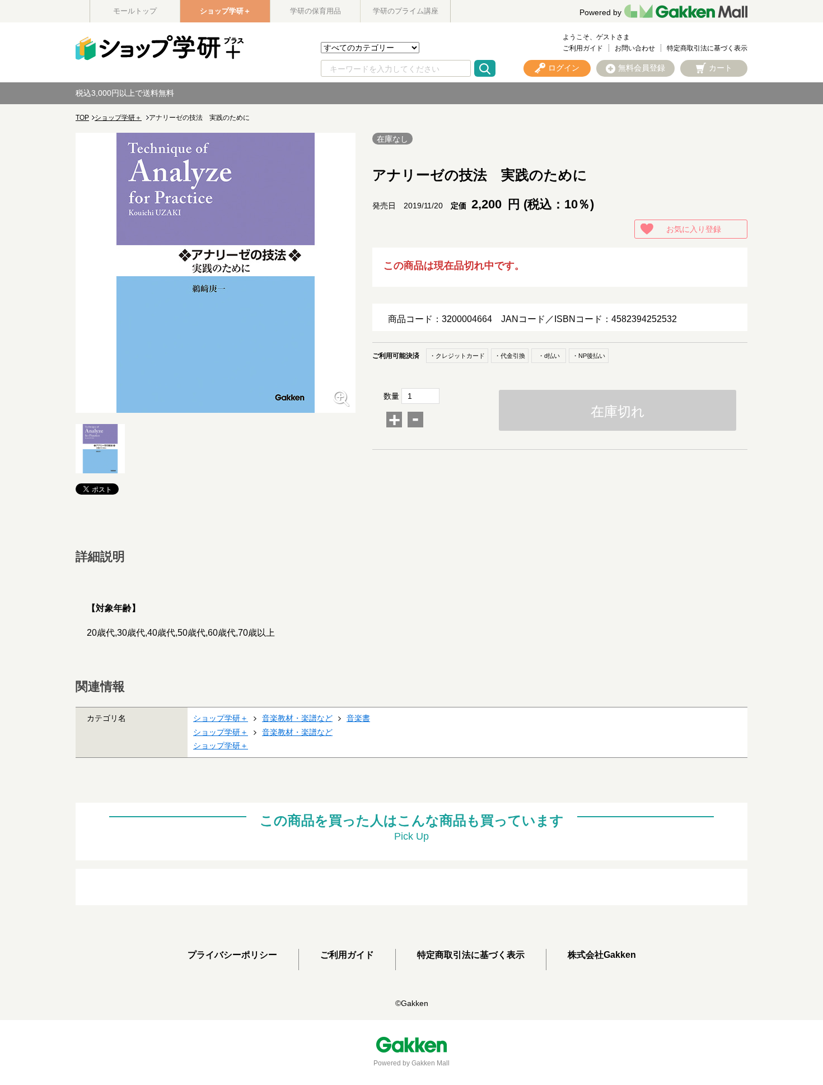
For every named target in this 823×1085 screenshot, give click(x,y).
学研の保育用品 (315, 11)
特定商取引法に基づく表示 (707, 48)
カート (720, 67)
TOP (82, 118)
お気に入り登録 (693, 229)
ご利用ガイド (583, 48)
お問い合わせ (635, 48)
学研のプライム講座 (405, 11)
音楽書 (358, 718)
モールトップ (135, 11)
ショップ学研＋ (225, 11)
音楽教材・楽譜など (297, 718)
